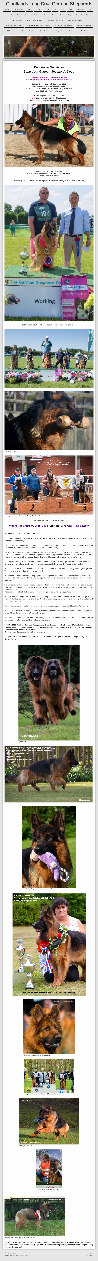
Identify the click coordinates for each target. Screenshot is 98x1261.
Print (8, 1253)
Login (91, 1253)
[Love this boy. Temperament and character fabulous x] (49, 847)
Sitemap (13, 1253)
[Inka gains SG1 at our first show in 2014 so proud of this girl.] (49, 1076)
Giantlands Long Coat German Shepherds (49, 3)
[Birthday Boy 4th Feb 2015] (49, 1121)
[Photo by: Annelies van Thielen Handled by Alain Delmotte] (49, 485)
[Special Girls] (49, 692)
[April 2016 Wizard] (49, 420)
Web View (90, 1255)
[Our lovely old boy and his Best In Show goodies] (34, 1216)
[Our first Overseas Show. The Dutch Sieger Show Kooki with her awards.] (49, 1168)
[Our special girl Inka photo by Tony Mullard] (49, 1026)
